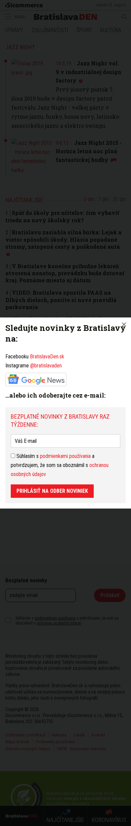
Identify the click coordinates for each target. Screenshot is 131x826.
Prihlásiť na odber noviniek (52, 491)
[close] (124, 324)
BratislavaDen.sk (47, 356)
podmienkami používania (65, 456)
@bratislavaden (46, 365)
